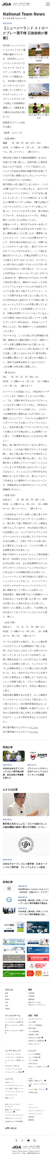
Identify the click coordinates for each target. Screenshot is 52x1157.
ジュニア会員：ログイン (36, 1089)
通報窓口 (31, 1120)
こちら (35, 727)
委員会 (7, 999)
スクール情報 (32, 1060)
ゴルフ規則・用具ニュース (14, 1088)
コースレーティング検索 (13, 1072)
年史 (6, 1005)
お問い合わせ (32, 1063)
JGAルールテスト (34, 1044)
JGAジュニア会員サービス (37, 1066)
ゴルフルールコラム (35, 1019)
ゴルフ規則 (32, 1022)
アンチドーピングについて (14, 1115)
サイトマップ (32, 1107)
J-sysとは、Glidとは (12, 1066)
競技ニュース (9, 1098)
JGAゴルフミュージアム (13, 1118)
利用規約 (31, 1117)
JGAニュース (9, 1082)
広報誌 (7, 1008)
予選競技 (31, 996)
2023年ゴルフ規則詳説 (36, 1041)
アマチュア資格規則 (35, 1025)
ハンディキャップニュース (14, 1091)
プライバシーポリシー (36, 1110)
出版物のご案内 (33, 1034)
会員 (6, 1002)
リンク (30, 1104)
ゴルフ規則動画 (33, 1031)
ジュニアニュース (11, 1095)
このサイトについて (35, 1113)
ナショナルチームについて (14, 1019)
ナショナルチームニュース (14, 1085)
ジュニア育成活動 (34, 1057)
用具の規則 (32, 1028)
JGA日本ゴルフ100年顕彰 (14, 1121)
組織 (6, 993)
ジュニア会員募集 (34, 1054)
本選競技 (31, 993)
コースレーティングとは (13, 1069)
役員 (6, 996)
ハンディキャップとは (12, 1054)
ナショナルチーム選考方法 (14, 1022)
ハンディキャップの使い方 (14, 1057)
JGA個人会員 (32, 1092)
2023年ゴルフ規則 (34, 1038)
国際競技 (31, 999)
